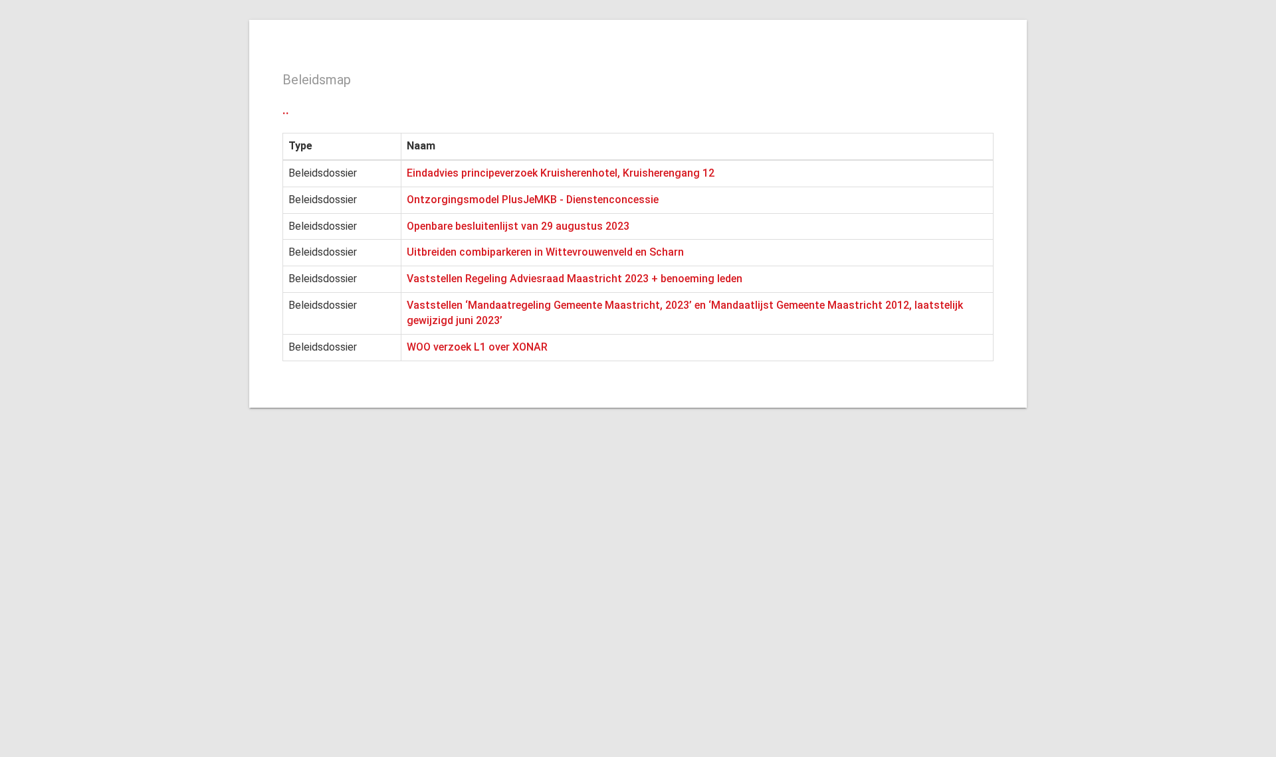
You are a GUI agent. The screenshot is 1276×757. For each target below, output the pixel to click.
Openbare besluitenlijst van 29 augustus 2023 (518, 226)
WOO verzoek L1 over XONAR (477, 347)
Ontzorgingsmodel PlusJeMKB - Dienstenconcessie (533, 199)
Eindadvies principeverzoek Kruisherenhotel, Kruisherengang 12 (560, 173)
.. (285, 110)
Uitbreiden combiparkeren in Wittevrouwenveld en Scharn (545, 252)
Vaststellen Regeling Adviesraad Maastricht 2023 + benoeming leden (574, 278)
